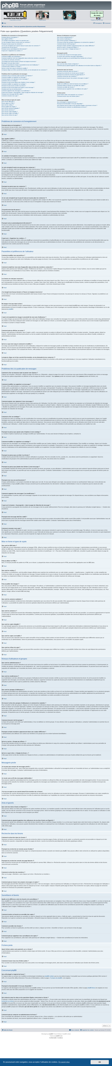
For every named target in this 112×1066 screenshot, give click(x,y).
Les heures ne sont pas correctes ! (11, 59)
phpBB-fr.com (59, 1035)
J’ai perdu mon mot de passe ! (10, 47)
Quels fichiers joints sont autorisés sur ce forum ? (70, 94)
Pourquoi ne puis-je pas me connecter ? (12, 44)
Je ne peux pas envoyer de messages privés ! (69, 54)
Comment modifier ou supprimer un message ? (14, 77)
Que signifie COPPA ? (7, 39)
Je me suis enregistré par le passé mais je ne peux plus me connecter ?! (21, 45)
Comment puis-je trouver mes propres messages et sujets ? (73, 78)
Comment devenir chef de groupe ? (66, 44)
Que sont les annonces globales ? (11, 108)
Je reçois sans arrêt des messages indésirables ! (70, 56)
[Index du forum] (10, 5)
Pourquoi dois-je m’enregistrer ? (10, 37)
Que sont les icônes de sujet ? (10, 115)
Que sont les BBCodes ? (8, 101)
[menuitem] (4, 23)
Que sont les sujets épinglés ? (10, 111)
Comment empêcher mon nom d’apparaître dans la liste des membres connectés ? (24, 58)
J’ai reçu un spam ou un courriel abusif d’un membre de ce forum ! (74, 58)
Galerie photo (42, 20)
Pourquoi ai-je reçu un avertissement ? (12, 89)
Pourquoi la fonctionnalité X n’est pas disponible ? (70, 103)
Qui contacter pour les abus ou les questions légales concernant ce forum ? (77, 105)
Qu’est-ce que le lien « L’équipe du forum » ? (68, 49)
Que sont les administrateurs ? (65, 37)
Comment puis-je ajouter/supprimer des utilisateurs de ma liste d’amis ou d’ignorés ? (79, 65)
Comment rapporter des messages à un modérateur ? (16, 90)
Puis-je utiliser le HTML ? (8, 103)
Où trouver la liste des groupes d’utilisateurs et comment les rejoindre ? (76, 42)
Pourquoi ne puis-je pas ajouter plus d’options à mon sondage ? (18, 82)
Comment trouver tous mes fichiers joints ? (68, 96)
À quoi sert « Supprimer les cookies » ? (12, 50)
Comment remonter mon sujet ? (10, 95)
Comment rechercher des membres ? (67, 76)
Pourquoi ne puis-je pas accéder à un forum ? (14, 85)
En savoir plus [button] (64, 1062)
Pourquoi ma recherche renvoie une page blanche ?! (71, 74)
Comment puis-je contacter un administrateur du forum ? (72, 107)
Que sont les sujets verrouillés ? (10, 113)
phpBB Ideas (91, 988)
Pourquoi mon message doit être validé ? (12, 94)
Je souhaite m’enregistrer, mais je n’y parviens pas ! (15, 40)
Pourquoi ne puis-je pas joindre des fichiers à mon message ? (18, 87)
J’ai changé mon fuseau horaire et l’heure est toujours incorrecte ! (19, 61)
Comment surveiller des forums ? (66, 87)
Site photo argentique (69, 20)
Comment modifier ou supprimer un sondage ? (14, 84)
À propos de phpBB (56, 978)
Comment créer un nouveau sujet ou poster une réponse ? (17, 75)
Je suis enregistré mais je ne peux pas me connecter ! (16, 42)
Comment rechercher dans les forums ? (67, 71)
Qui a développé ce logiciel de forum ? (67, 102)
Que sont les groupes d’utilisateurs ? (66, 40)
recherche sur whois (8, 1001)
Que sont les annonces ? (8, 110)
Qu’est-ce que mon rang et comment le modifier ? (15, 68)
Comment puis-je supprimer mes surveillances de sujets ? (72, 89)
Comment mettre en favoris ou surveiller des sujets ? (71, 85)
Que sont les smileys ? (8, 105)
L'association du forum (15, 20)
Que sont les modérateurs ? (64, 39)
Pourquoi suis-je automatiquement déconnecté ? (14, 49)
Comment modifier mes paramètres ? (11, 56)
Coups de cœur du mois (97, 20)
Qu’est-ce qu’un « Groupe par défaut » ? (68, 47)
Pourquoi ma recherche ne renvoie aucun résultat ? (70, 73)
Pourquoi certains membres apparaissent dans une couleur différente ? (76, 45)
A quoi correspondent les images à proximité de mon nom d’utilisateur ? (20, 65)
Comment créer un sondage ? (10, 80)
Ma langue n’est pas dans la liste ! (10, 63)
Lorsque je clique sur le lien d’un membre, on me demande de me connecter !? (24, 70)
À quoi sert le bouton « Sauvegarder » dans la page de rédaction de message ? (23, 92)
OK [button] (100, 1062)
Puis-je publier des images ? (9, 106)
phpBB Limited (49, 976)
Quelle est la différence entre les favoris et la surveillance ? (72, 83)
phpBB (10, 309)
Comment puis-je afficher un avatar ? (11, 66)
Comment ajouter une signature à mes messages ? (15, 79)
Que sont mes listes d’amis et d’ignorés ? (68, 64)
